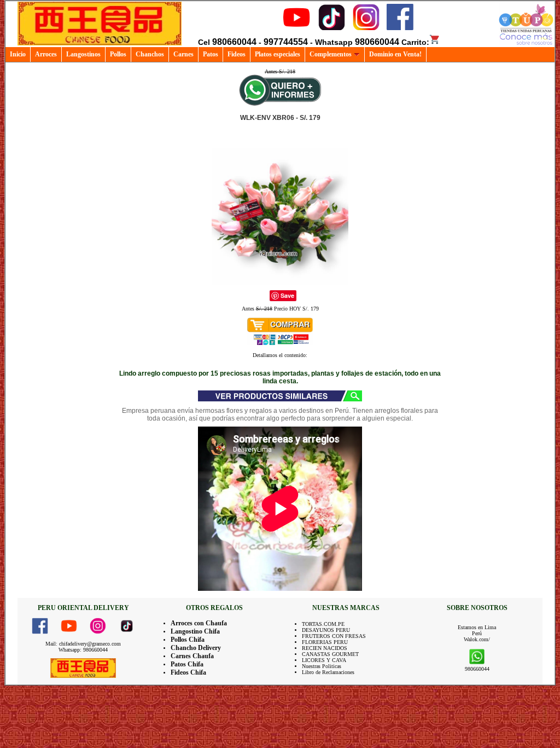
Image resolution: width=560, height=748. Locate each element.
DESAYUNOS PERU (326, 630)
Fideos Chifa (188, 672)
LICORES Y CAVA (324, 660)
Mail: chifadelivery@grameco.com (83, 644)
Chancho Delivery (196, 648)
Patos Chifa (187, 664)
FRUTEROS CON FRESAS (334, 636)
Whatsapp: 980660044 (83, 650)
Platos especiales (277, 54)
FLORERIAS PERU (325, 642)
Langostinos (83, 54)
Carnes (183, 54)
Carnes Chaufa (192, 656)
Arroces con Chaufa (199, 623)
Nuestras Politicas (321, 666)
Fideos (237, 54)
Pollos (118, 54)
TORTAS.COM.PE (323, 624)
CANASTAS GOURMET (330, 654)
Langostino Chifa (195, 631)
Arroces (46, 54)
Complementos (331, 54)
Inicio (18, 54)
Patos (210, 54)
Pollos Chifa (188, 639)
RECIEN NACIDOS (324, 648)
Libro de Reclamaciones (328, 672)
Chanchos (150, 54)
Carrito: (415, 42)
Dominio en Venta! (395, 54)
